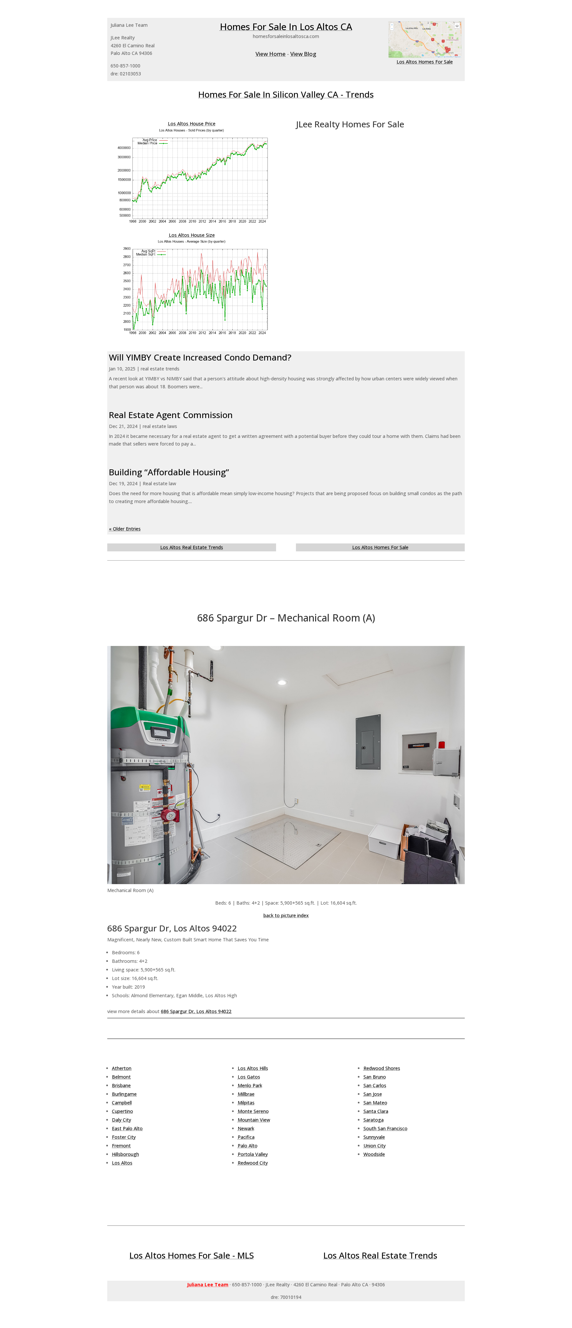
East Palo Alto (127, 1128)
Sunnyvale (374, 1137)
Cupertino (122, 1111)
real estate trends (160, 368)
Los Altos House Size (192, 235)
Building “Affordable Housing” (169, 472)
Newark (246, 1128)
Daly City (121, 1120)
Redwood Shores (381, 1068)
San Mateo (375, 1102)
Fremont (121, 1145)
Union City (374, 1145)
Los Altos (122, 1163)
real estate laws (160, 426)
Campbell (122, 1102)
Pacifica (246, 1137)
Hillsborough (125, 1154)
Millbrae (246, 1094)
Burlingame (124, 1094)
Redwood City (253, 1163)
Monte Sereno (253, 1111)
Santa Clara (375, 1111)
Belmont (121, 1077)
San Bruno (374, 1077)
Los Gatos (249, 1077)
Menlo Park (250, 1085)
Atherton (121, 1068)
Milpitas (246, 1102)
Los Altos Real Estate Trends (191, 547)
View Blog (303, 54)
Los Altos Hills (253, 1068)
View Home (271, 54)
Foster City (124, 1137)
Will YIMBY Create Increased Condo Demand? (200, 357)
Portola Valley (253, 1154)
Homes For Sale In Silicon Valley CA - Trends (286, 94)
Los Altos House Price (191, 123)
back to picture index (286, 915)
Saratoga (373, 1120)
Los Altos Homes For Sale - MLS (191, 1255)
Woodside (374, 1154)
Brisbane (121, 1085)
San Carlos (374, 1085)
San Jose (372, 1094)
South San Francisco (385, 1128)
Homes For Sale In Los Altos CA (286, 26)
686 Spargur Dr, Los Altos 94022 (196, 1011)
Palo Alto (248, 1145)
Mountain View (254, 1120)
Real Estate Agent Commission (171, 415)
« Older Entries (125, 529)
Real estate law (159, 483)
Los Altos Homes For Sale (425, 62)
